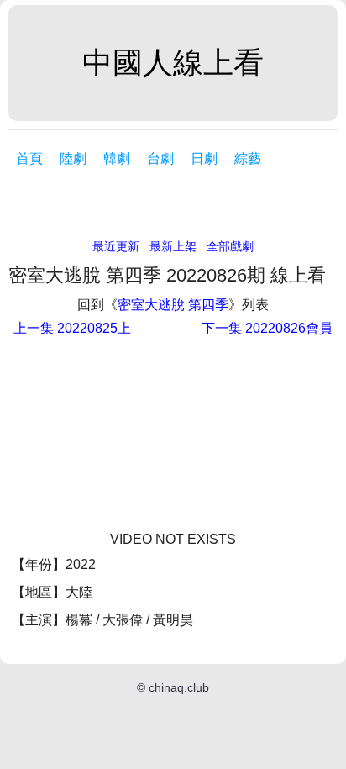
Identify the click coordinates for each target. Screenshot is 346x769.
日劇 (204, 158)
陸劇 (73, 158)
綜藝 (247, 158)
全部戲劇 (230, 246)
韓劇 (116, 158)
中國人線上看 (173, 62)
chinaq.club (179, 687)
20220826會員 (267, 328)
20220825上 (72, 328)
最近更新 (115, 246)
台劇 (160, 158)
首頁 (29, 158)
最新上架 (173, 246)
